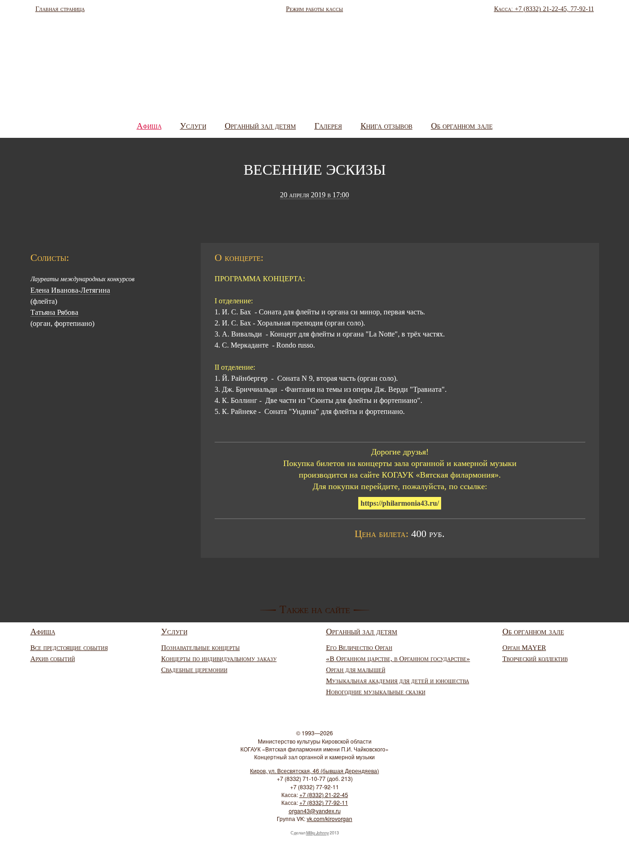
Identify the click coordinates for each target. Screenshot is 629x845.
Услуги (193, 125)
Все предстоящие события (69, 647)
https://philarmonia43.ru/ (400, 503)
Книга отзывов (387, 125)
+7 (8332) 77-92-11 (323, 802)
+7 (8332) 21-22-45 (323, 795)
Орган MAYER (524, 647)
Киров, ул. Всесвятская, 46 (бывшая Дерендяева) (314, 771)
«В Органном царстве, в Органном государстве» (398, 658)
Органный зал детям (260, 125)
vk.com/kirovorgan (329, 819)
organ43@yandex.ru (315, 811)
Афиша (149, 125)
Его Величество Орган (359, 647)
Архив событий (52, 658)
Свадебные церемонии (194, 670)
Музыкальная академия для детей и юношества (397, 681)
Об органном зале (462, 125)
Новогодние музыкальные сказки (375, 692)
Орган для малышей (355, 670)
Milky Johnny (317, 833)
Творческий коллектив (535, 658)
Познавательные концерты (200, 647)
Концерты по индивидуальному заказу (219, 658)
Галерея (328, 125)
